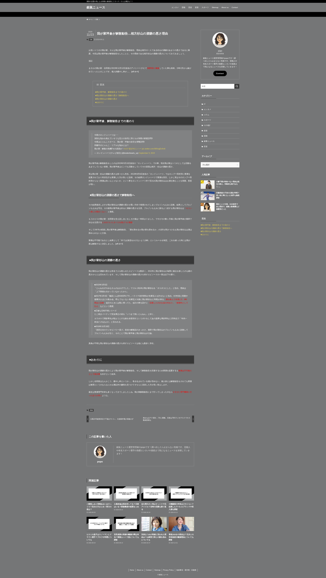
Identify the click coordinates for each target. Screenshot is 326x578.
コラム (206, 115)
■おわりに (99, 102)
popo (100, 461)
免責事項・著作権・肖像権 (186, 570)
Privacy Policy (168, 570)
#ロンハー (137, 149)
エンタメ (207, 109)
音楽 (205, 146)
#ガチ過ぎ (128, 149)
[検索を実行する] (236, 86)
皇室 (205, 131)
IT (205, 104)
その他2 (207, 125)
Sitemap (157, 570)
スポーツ (207, 120)
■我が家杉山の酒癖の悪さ (106, 99)
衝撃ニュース (209, 141)
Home (132, 570)
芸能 (91, 39)
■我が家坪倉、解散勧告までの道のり (111, 92)
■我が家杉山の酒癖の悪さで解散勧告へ (112, 95)
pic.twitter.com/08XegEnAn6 (153, 149)
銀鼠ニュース (96, 7)
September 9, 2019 (147, 153)
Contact (220, 73)
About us (140, 570)
